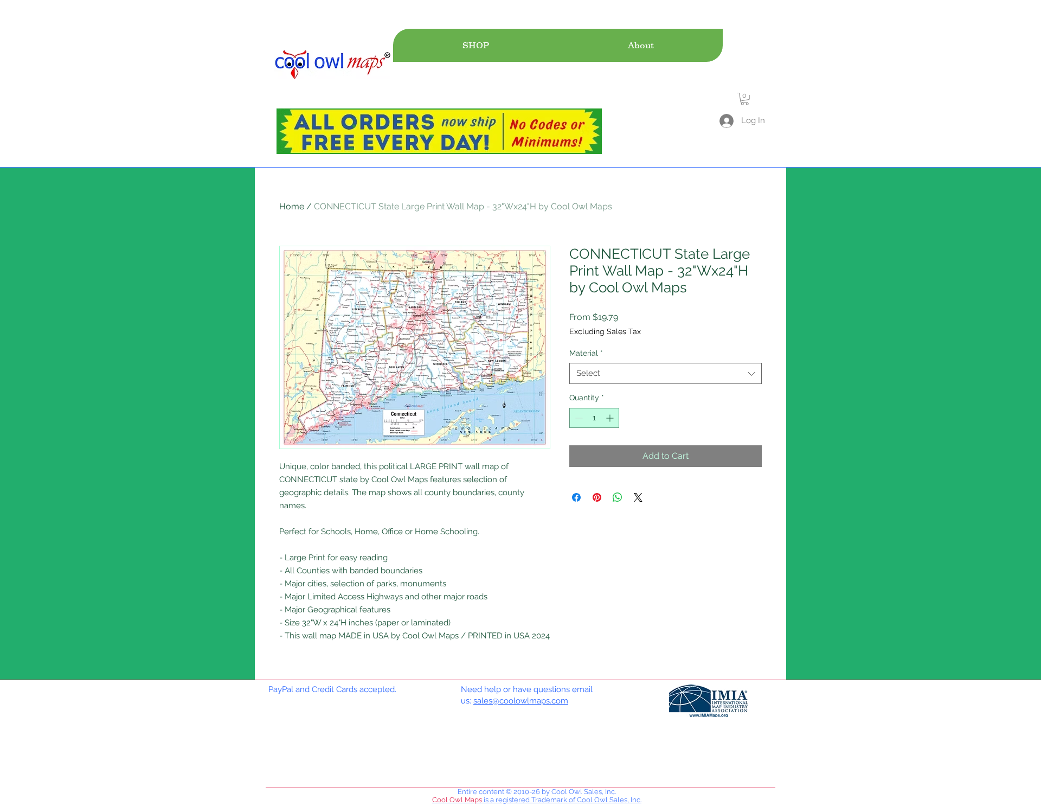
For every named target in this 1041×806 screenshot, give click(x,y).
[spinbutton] (594, 417)
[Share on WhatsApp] (617, 497)
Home (291, 206)
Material (586, 353)
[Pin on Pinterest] (596, 497)
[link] (744, 99)
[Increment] (611, 417)
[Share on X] (638, 497)
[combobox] (665, 373)
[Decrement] (577, 417)
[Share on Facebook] (576, 497)
